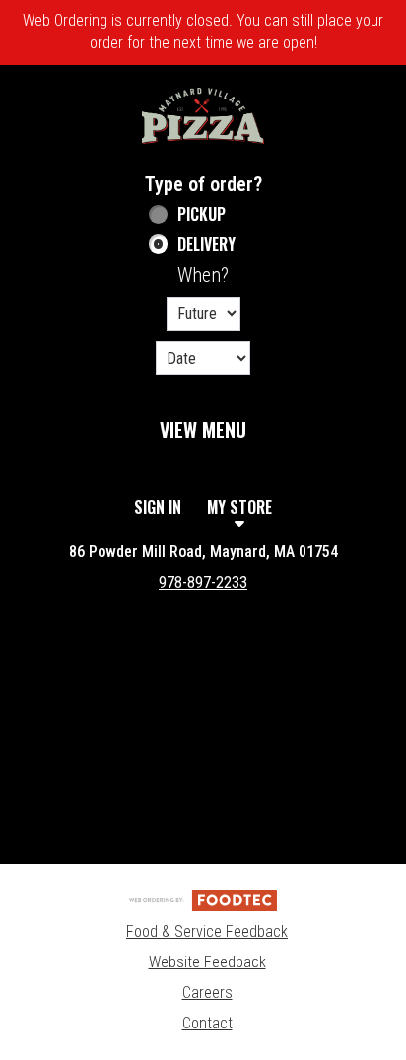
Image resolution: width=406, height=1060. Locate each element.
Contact (207, 1023)
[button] (203, 116)
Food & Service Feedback (207, 931)
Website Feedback (207, 962)
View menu (203, 429)
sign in (157, 507)
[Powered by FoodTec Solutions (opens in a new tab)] (203, 899)
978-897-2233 (203, 582)
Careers (207, 992)
